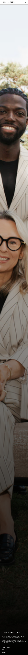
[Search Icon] (21, 2)
